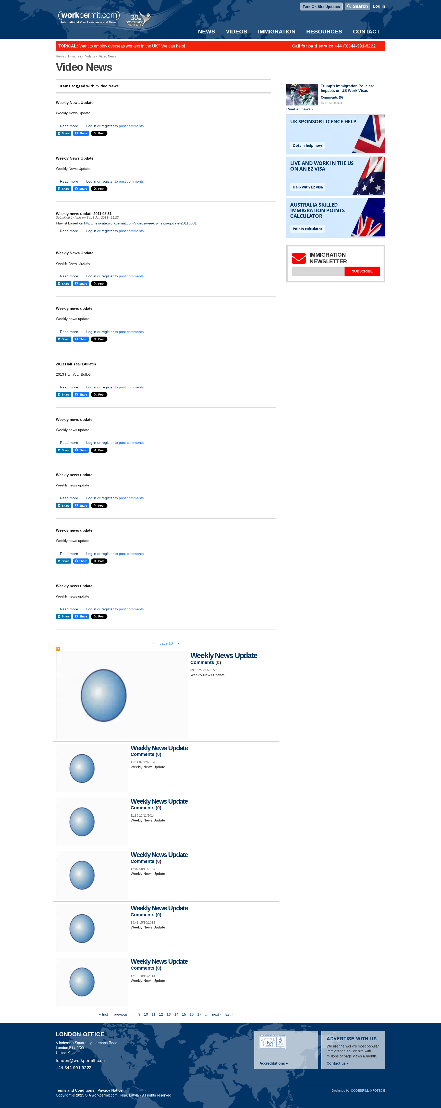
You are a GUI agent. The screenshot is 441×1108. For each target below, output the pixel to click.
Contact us (336, 1063)
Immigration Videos (81, 56)
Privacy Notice (109, 1090)
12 (161, 1014)
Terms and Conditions (75, 1090)
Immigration (277, 31)
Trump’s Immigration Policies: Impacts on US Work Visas (347, 88)
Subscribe (362, 271)
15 (184, 1014)
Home (60, 56)
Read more (69, 126)
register (108, 126)
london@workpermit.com (80, 1060)
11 (153, 1014)
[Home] (89, 17)
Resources (324, 31)
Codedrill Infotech (368, 1090)
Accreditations (272, 1063)
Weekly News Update (223, 655)
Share (65, 133)
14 (176, 1014)
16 (192, 1014)
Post (101, 133)
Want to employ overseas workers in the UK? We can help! (132, 46)
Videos (236, 31)
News (206, 31)
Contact (366, 31)
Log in (379, 6)
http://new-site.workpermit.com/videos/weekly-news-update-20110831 (140, 223)
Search (360, 6)
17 (199, 1014)
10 (146, 1014)
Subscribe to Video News (58, 649)
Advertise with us (352, 1038)
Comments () (205, 662)
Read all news (298, 109)
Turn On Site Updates (321, 7)
